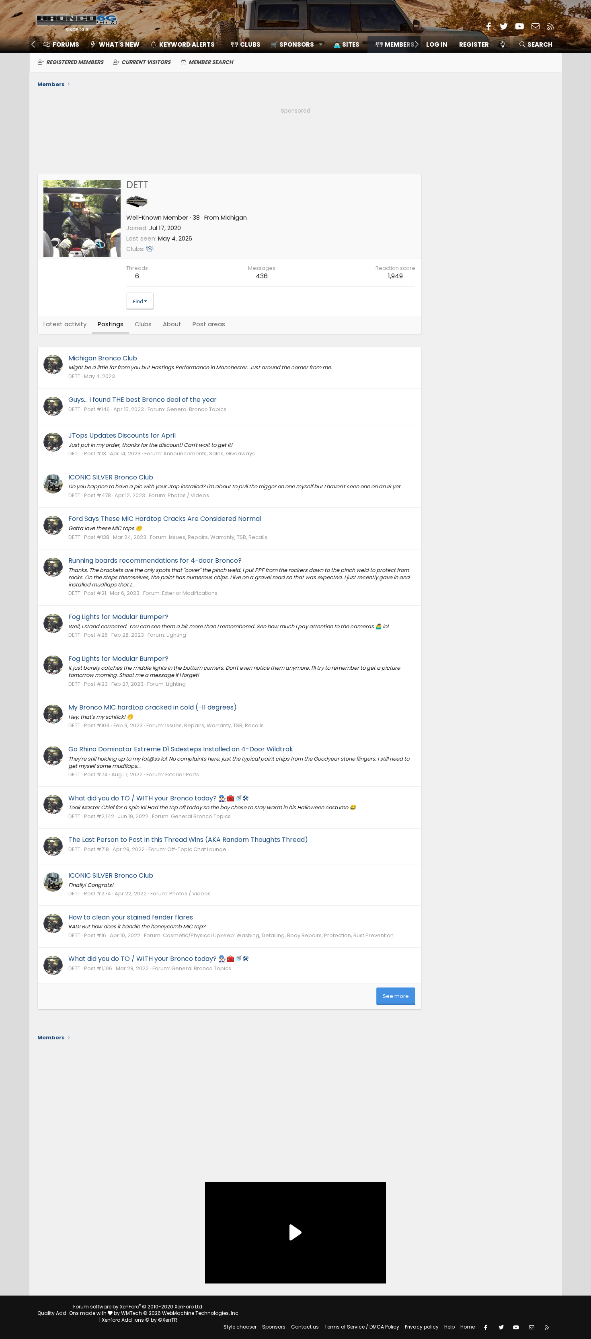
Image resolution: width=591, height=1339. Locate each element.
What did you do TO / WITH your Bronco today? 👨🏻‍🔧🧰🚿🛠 (158, 798)
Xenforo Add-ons (139, 1319)
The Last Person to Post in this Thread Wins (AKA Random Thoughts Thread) (188, 839)
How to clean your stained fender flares (130, 917)
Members (400, 44)
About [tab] (172, 324)
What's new (119, 44)
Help (449, 1326)
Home (467, 1326)
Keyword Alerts (187, 44)
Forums (66, 44)
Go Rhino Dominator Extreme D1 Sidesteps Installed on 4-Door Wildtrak (180, 749)
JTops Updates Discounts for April (122, 435)
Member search (211, 62)
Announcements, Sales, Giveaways (209, 453)
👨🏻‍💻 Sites (346, 44)
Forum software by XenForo (138, 1306)
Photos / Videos (188, 495)
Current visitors (145, 62)
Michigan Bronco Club (102, 358)
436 (262, 276)
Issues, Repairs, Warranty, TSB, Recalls (218, 537)
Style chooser (240, 1326)
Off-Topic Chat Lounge (196, 849)
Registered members (74, 62)
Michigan (234, 217)
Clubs (250, 44)
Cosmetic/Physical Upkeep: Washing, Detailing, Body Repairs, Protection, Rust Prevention (278, 935)
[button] (294, 44)
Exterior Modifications (190, 593)
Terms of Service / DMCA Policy (361, 1326)
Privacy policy (422, 1326)
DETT (74, 376)
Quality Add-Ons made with (72, 1313)
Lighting (176, 635)
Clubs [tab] (143, 324)
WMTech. (180, 1313)
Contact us (305, 1326)
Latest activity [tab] (64, 324)
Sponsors (273, 1326)
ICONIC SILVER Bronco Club (110, 477)
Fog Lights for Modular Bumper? (118, 616)
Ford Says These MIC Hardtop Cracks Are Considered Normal (164, 518)
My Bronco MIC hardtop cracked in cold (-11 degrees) (152, 707)
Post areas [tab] (209, 324)
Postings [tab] (110, 324)
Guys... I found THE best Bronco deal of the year (142, 399)
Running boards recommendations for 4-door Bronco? (155, 560)
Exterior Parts (182, 774)
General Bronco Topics (196, 409)
